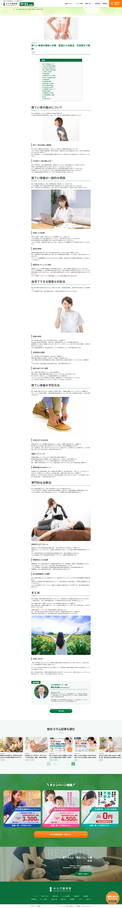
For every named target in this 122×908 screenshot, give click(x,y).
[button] (73, 764)
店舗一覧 (63, 899)
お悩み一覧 (88, 3)
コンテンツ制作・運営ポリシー (68, 906)
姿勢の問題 (45, 73)
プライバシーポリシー (86, 906)
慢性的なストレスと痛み (48, 75)
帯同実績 (33, 899)
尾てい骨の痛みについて (48, 64)
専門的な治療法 (46, 91)
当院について (68, 3)
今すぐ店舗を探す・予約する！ (61, 834)
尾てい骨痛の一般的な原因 (49, 70)
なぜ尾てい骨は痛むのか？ (49, 68)
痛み (33, 52)
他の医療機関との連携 (48, 95)
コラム (80, 899)
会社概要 (72, 899)
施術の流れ (55, 896)
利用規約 (78, 906)
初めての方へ (45, 896)
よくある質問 (66, 896)
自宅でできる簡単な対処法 (49, 77)
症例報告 (105, 3)
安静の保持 (45, 79)
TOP (14, 9)
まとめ (44, 96)
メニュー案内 (79, 3)
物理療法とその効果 (47, 93)
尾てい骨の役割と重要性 (48, 66)
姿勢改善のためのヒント (48, 89)
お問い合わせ (46, 98)
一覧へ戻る (61, 711)
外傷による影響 (46, 71)
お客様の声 (97, 3)
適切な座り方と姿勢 (47, 83)
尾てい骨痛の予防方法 (47, 85)
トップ (35, 896)
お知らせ (88, 899)
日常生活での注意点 (47, 87)
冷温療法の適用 (46, 81)
